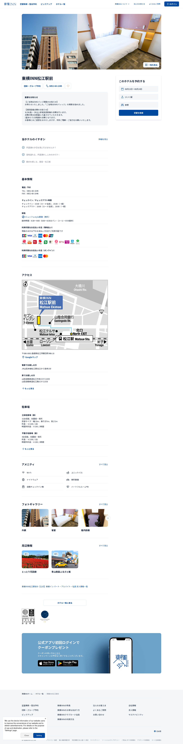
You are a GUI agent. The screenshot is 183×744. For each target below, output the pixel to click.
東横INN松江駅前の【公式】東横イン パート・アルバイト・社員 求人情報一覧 (55, 586)
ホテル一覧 (60, 4)
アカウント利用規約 (143, 740)
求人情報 (132, 710)
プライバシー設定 (51, 740)
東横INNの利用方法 (65, 719)
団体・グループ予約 (32, 86)
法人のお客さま (139, 4)
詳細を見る (103, 139)
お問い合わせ (98, 714)
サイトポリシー (95, 740)
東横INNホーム (27, 694)
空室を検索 (138, 113)
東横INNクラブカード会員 (68, 714)
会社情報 (132, 705)
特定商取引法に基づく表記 (80, 740)
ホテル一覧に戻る (64, 603)
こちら (57, 653)
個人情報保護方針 (64, 740)
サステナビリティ (136, 714)
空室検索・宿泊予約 (28, 4)
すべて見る (103, 464)
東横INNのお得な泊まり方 (68, 710)
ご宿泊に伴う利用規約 (128, 740)
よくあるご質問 (154, 4)
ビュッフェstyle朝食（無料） (37, 216)
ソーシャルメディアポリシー (111, 740)
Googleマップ (31, 357)
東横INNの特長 (63, 705)
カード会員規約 (156, 740)
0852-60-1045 (55, 86)
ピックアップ (46, 4)
